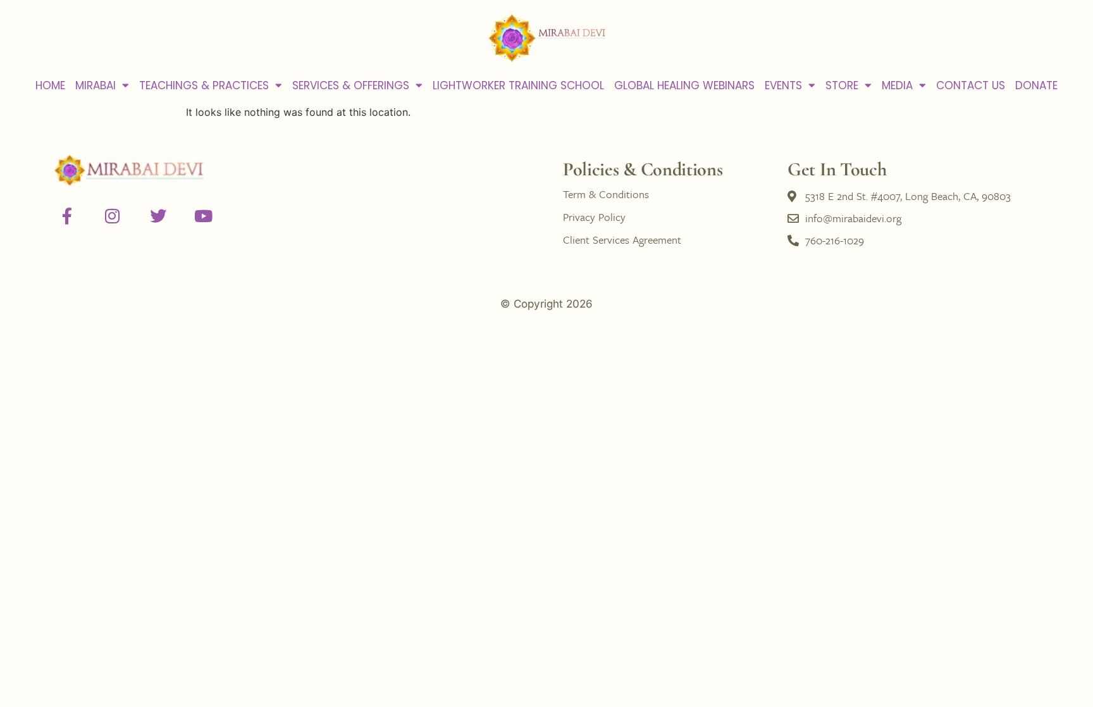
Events (783, 85)
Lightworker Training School (518, 85)
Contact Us (970, 85)
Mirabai (95, 85)
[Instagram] (112, 215)
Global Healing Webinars (684, 85)
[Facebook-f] (67, 215)
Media (897, 85)
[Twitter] (158, 215)
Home (50, 85)
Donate (1036, 85)
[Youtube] (203, 215)
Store (841, 85)
